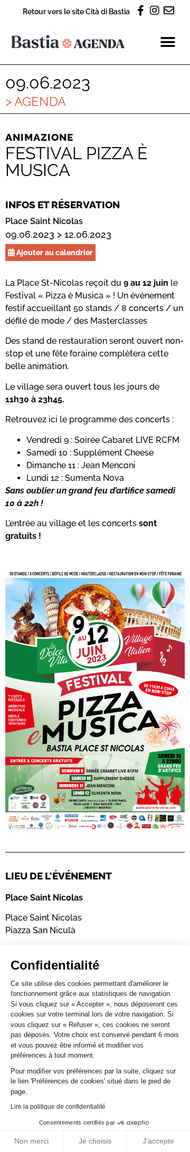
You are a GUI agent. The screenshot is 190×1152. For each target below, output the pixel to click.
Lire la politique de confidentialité (58, 1106)
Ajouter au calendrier (54, 252)
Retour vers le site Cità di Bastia (76, 11)
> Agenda (35, 101)
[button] (167, 42)
